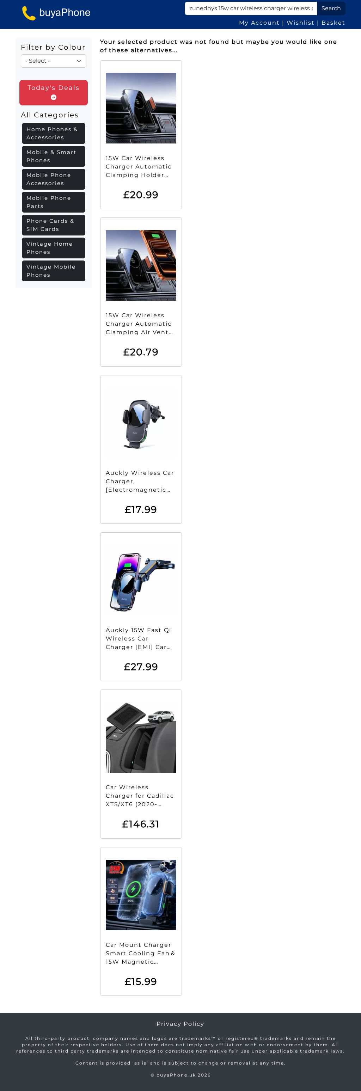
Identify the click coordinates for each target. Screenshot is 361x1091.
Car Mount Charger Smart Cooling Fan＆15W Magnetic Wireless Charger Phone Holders (141, 962)
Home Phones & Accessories (52, 133)
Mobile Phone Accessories (48, 179)
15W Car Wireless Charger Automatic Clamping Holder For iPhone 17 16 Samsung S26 (139, 175)
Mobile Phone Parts (48, 202)
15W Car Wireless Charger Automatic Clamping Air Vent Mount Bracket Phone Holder (139, 332)
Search (331, 8)
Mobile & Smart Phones (51, 156)
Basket (333, 22)
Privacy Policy (180, 1023)
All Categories (50, 115)
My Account (259, 22)
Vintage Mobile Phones (51, 270)
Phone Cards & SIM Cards (50, 224)
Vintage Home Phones (49, 247)
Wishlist (301, 22)
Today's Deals (53, 88)
